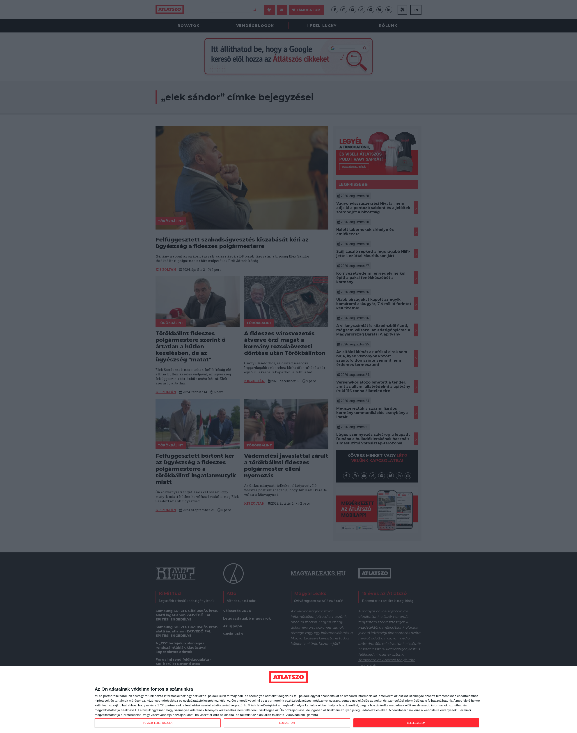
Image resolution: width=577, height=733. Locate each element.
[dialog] (288, 699)
